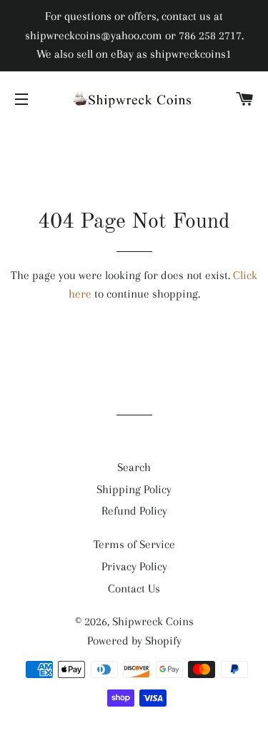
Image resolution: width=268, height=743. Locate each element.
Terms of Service (134, 544)
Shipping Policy (134, 489)
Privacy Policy (134, 566)
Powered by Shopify (134, 640)
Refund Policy (134, 510)
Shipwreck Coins (153, 621)
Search (134, 467)
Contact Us (134, 588)
